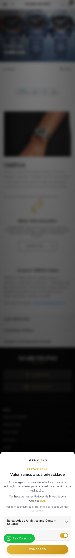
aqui (42, 500)
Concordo (37, 549)
